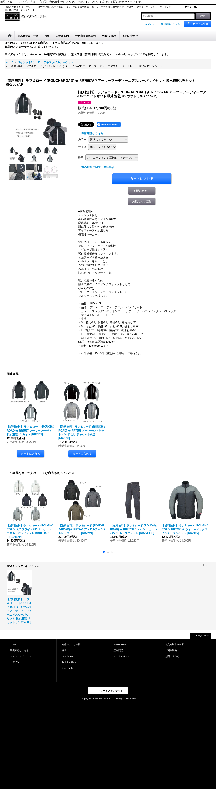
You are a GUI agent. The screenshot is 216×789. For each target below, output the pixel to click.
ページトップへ (203, 636)
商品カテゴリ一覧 (71, 644)
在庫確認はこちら (92, 133)
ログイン (149, 24)
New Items (67, 656)
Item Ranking (68, 668)
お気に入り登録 (141, 201)
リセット (205, 565)
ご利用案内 (171, 650)
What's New (119, 644)
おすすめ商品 (69, 662)
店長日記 (118, 650)
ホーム (13, 644)
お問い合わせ (142, 190)
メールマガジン (121, 656)
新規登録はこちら (170, 24)
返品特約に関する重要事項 (97, 167)
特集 (64, 650)
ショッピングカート (20, 656)
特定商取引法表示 (174, 644)
